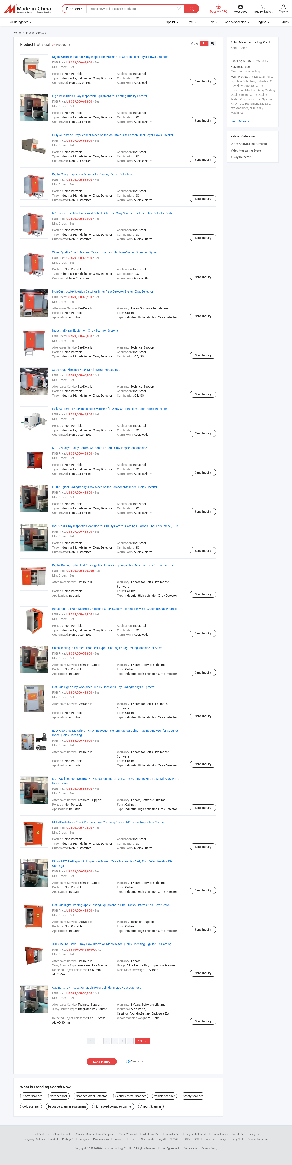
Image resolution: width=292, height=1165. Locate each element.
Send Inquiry (203, 81)
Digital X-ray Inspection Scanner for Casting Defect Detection (92, 174)
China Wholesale (128, 1134)
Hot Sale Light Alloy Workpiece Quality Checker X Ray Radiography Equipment (103, 687)
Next (142, 1041)
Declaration (190, 1148)
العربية (162, 1139)
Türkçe (223, 1139)
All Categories (19, 22)
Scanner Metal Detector (91, 1096)
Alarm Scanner (32, 1096)
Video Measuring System (247, 150)
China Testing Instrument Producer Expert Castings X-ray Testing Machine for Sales (107, 648)
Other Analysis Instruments (249, 144)
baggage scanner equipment (67, 1106)
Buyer (189, 22)
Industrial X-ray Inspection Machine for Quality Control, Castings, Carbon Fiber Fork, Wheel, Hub (115, 526)
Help (211, 22)
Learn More (240, 121)
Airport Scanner (150, 1106)
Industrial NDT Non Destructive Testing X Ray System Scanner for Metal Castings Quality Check (114, 609)
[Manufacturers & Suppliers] (27, 8)
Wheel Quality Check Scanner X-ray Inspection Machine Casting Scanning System (105, 252)
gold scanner (31, 1106)
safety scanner (193, 1096)
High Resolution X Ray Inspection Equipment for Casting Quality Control (99, 96)
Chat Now (137, 1061)
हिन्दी (197, 1139)
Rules (285, 22)
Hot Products (41, 1134)
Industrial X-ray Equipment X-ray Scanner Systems (85, 330)
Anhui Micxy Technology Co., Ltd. (252, 42)
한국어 (174, 1139)
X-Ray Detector (241, 157)
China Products (62, 1134)
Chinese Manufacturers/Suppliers (95, 1134)
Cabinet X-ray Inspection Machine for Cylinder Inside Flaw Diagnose (96, 988)
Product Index (220, 1134)
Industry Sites (173, 1134)
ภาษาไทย (209, 1139)
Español (53, 1139)
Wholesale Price (152, 1134)
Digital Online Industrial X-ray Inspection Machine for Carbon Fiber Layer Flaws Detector (110, 57)
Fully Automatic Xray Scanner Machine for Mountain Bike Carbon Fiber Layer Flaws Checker (112, 135)
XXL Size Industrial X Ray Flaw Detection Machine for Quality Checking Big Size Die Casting (111, 944)
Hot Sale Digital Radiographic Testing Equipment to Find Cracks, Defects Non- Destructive (111, 905)
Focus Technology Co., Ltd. (118, 1148)
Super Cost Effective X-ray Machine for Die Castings (86, 370)
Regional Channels (196, 1134)
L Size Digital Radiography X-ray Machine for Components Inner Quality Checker (104, 487)
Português (68, 1139)
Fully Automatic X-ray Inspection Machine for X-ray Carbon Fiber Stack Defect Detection (110, 409)
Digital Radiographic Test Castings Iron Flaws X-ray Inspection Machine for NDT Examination (113, 565)
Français (84, 1139)
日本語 (186, 1139)
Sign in (283, 11)
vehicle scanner (164, 1096)
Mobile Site (238, 1134)
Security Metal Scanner (130, 1096)
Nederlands (147, 1139)
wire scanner (58, 1096)
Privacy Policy (209, 1148)
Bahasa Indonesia (258, 1139)
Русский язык (101, 1139)
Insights (254, 1134)
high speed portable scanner (113, 1106)
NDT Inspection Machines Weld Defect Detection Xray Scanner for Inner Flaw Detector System (113, 213)
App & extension (235, 22)
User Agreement (170, 1148)
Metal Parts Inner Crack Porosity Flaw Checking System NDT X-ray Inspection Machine (109, 822)
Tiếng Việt (237, 1139)
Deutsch (131, 1139)
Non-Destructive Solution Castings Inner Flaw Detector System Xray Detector (102, 291)
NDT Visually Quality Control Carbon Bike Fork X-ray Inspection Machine (99, 448)
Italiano (118, 1139)
